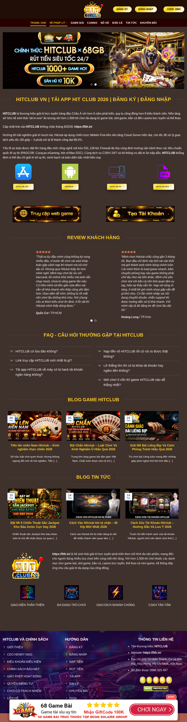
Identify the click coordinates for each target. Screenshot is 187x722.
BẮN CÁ (117, 22)
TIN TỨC (131, 22)
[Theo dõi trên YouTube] (162, 680)
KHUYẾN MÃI (148, 22)
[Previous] (11, 60)
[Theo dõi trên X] (149, 680)
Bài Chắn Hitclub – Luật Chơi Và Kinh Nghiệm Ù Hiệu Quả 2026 (93, 447)
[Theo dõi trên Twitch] (169, 680)
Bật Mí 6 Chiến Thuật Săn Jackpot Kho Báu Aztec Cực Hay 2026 (34, 525)
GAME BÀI (77, 22)
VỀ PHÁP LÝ (57, 22)
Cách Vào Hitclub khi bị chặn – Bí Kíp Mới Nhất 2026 (93, 525)
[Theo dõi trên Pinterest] (156, 680)
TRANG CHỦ (38, 22)
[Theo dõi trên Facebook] (143, 680)
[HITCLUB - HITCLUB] (93, 9)
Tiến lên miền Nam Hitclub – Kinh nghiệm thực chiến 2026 (35, 447)
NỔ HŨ (105, 22)
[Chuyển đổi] (11, 352)
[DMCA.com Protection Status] (156, 688)
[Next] (176, 60)
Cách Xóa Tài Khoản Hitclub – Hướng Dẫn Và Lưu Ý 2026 (152, 525)
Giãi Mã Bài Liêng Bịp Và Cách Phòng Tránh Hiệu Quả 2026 (152, 447)
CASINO (92, 22)
